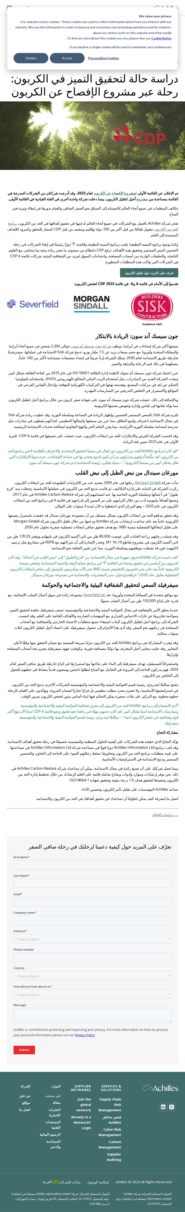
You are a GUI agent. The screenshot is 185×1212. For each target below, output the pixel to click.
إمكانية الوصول (98, 1182)
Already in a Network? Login (81, 1122)
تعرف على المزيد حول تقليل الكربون (149, 273)
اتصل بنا (24, 1109)
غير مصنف (52, 1095)
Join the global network (83, 1104)
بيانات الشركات (69, 1182)
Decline (31, 58)
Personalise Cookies (103, 58)
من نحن (24, 1095)
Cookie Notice (161, 38)
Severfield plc (94, 594)
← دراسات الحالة (165, 814)
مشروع (142, 198)
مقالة (56, 1102)
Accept (67, 58)
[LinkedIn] (163, 1107)
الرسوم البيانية (50, 1134)
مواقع (26, 1102)
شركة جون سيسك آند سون (90, 346)
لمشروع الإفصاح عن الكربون (115, 193)
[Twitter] (171, 1107)
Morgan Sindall (148, 482)
